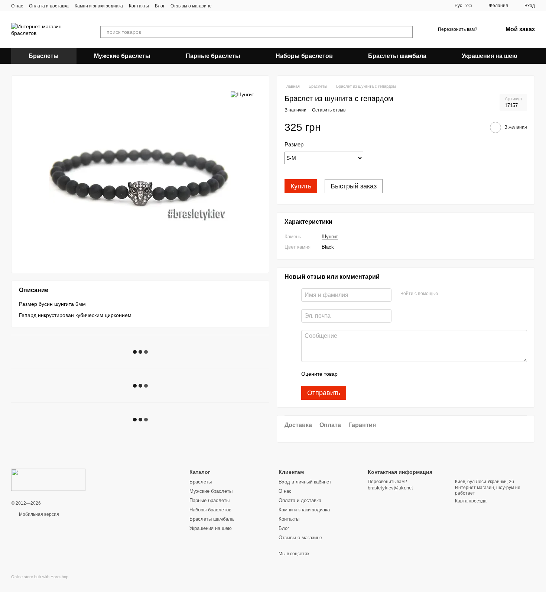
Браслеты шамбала (397, 56)
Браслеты (44, 56)
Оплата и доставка (49, 6)
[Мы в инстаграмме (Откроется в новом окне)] (231, 6)
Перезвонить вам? (457, 29)
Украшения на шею (489, 56)
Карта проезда (471, 501)
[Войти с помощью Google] (458, 293)
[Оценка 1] (350, 373)
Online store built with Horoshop (39, 577)
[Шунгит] (242, 94)
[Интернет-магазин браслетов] (48, 479)
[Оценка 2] (362, 373)
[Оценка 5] (397, 373)
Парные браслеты (213, 56)
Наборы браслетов (304, 56)
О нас (17, 6)
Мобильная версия (38, 514)
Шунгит (330, 236)
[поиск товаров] (407, 32)
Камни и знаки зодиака (99, 6)
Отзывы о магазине (191, 6)
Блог (160, 6)
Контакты (139, 6)
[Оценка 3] (374, 373)
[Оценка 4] (385, 373)
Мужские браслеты (122, 56)
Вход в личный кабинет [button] (305, 482)
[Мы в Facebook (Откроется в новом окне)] (222, 6)
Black (328, 247)
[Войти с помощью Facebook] (446, 293)
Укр (468, 5)
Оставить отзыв (328, 110)
